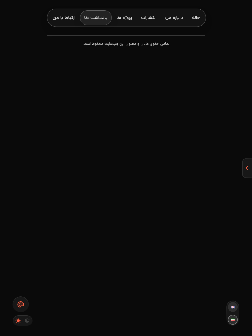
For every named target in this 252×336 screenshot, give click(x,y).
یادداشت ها (96, 17)
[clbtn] (21, 304)
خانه (196, 17)
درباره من (174, 17)
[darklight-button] (22, 320)
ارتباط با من (64, 17)
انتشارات (149, 17)
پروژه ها (124, 17)
